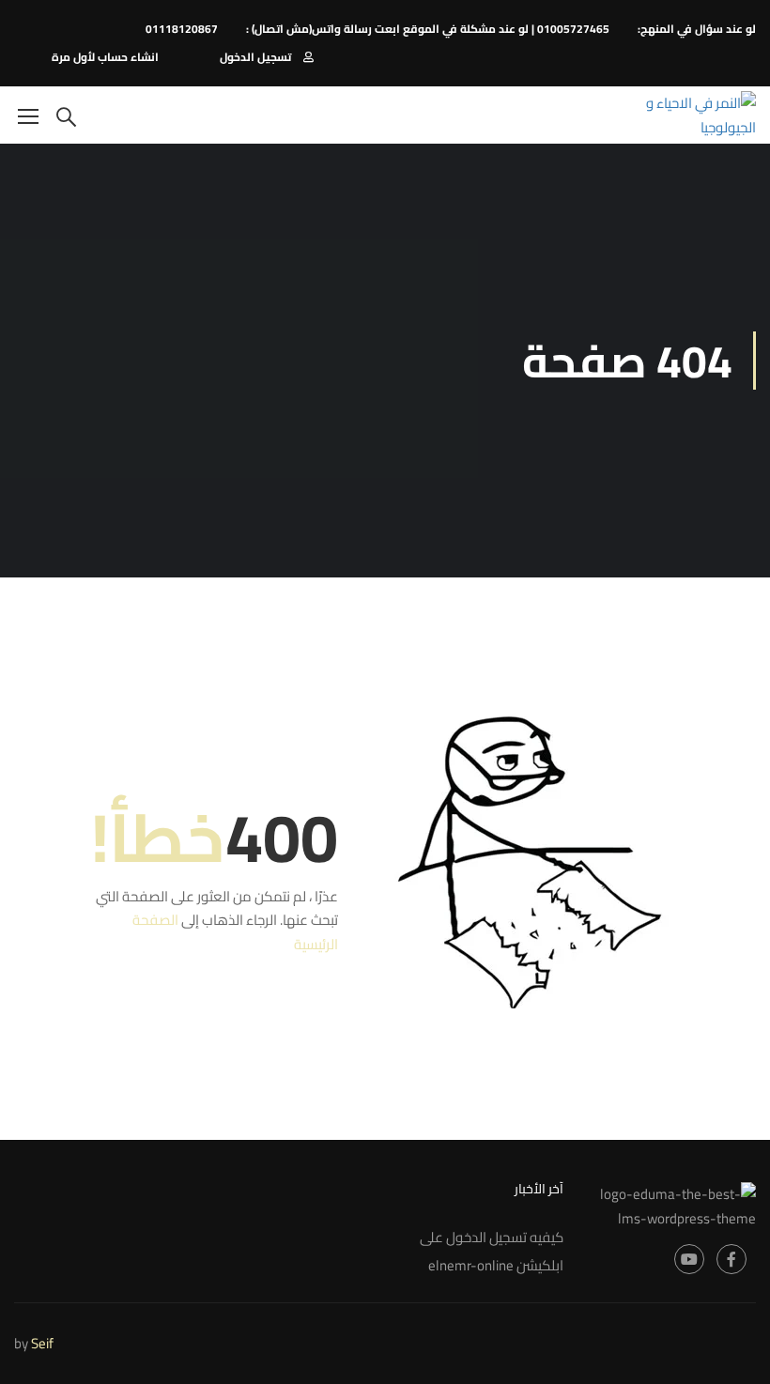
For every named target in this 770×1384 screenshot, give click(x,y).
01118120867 (182, 28)
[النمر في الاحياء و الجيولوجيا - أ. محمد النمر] (684, 115)
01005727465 (573, 28)
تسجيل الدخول (255, 57)
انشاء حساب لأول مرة (105, 57)
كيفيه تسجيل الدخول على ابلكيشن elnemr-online (491, 1251)
